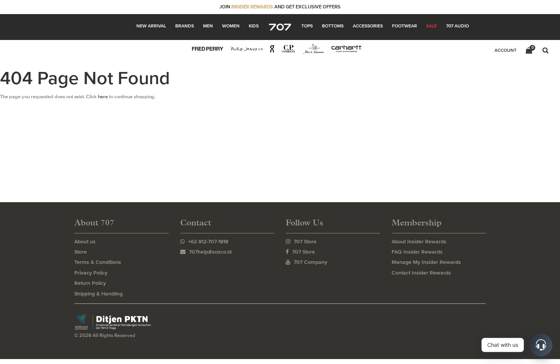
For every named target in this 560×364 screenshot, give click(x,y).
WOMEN (231, 26)
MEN (208, 26)
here (103, 96)
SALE (431, 26)
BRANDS (184, 26)
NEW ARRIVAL (151, 26)
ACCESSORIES (368, 26)
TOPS (307, 26)
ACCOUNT (505, 50)
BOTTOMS (333, 26)
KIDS (254, 26)
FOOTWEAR (404, 26)
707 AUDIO (457, 26)
